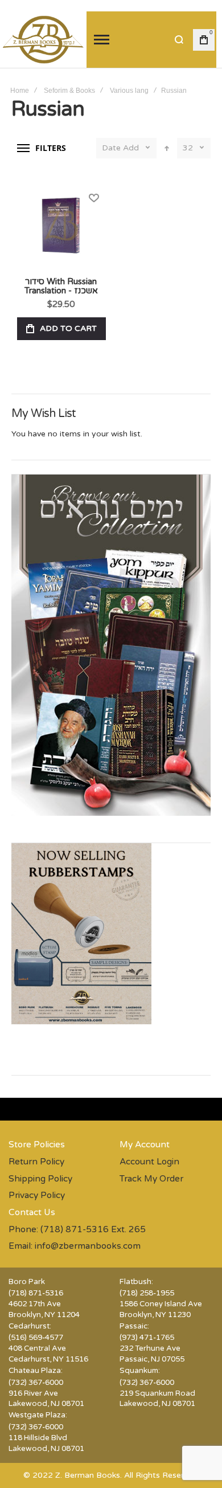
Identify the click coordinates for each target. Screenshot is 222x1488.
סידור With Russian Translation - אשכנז (61, 225)
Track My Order (151, 1179)
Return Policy (36, 1161)
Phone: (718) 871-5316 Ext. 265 (77, 1229)
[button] (93, 198)
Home (19, 91)
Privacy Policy (37, 1195)
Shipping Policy (40, 1179)
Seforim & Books (69, 91)
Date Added (120, 148)
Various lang (129, 91)
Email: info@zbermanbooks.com (75, 1246)
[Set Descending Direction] (167, 148)
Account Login (149, 1161)
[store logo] (43, 39)
